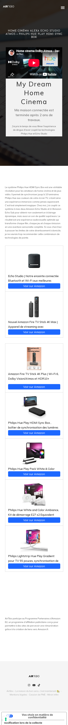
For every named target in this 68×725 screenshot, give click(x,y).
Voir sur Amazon (34, 286)
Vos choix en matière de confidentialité (37, 716)
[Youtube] (34, 685)
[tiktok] (39, 685)
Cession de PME (37, 694)
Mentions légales (18, 694)
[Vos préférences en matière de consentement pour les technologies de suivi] (6, 719)
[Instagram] (29, 685)
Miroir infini (52, 694)
